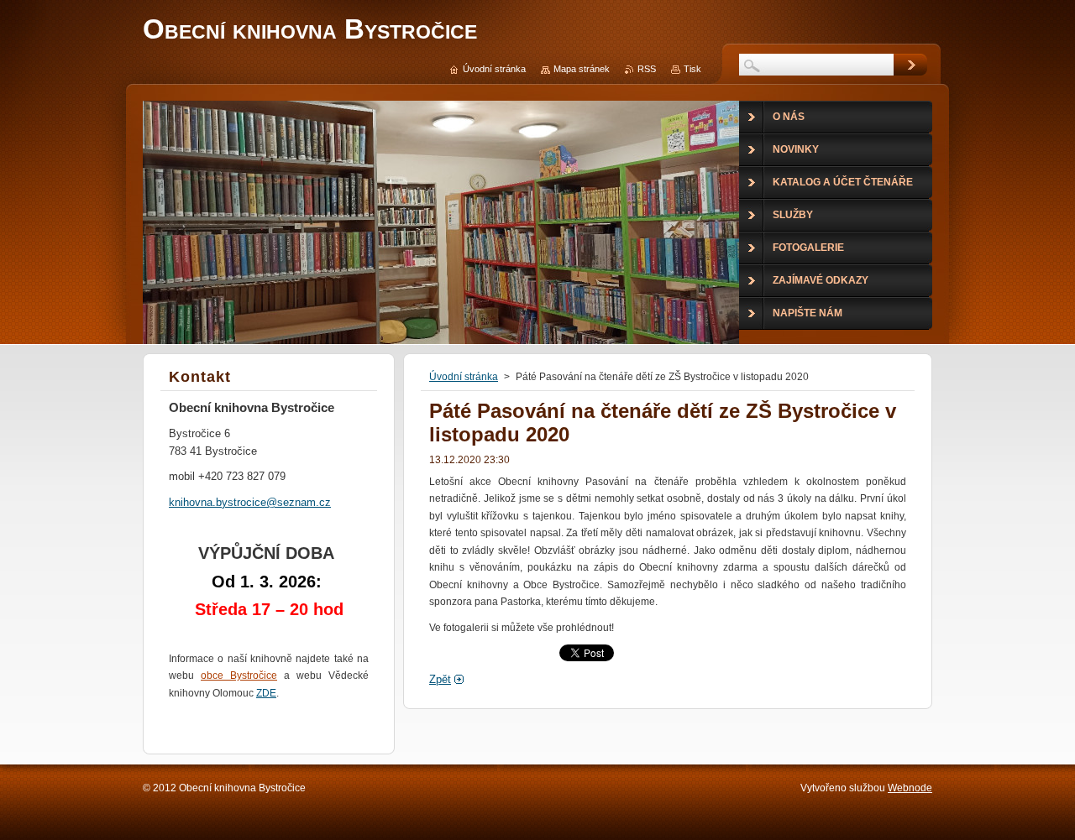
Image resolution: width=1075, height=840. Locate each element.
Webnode (910, 788)
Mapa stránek (581, 69)
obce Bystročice (239, 675)
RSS (646, 69)
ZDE (266, 693)
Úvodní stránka (463, 377)
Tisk (692, 69)
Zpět (440, 679)
